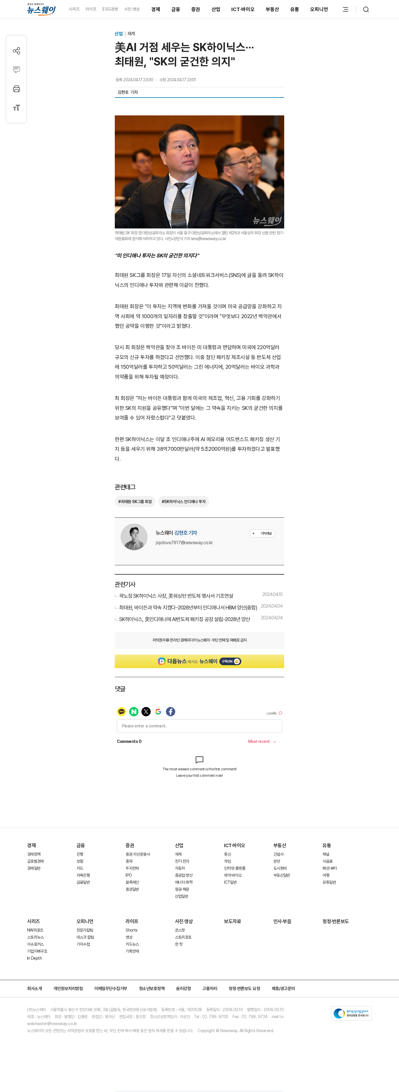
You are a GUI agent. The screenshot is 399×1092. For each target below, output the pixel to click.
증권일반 (132, 889)
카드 (80, 868)
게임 (227, 861)
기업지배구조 (37, 951)
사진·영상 (132, 9)
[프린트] (16, 88)
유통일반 (329, 882)
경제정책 (33, 854)
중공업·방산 (183, 875)
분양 (276, 861)
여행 (325, 875)
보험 (80, 861)
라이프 (91, 9)
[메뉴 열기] (345, 9)
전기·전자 (182, 861)
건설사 (278, 854)
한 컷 (179, 944)
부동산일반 (281, 875)
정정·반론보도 (335, 921)
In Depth (34, 958)
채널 (325, 854)
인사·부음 (282, 921)
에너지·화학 (183, 882)
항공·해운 (182, 889)
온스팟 (180, 930)
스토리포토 (183, 937)
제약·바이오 (233, 875)
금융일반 (83, 882)
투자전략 (132, 868)
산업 (216, 9)
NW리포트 (35, 930)
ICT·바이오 (243, 9)
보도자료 (232, 921)
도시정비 (280, 868)
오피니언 (319, 9)
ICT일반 (230, 882)
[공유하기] (16, 50)
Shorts (131, 930)
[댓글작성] (16, 69)
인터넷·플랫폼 (234, 868)
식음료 (327, 861)
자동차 (180, 868)
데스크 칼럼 (85, 937)
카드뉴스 (132, 944)
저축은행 (83, 875)
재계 (131, 34)
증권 (195, 9)
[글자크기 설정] (16, 107)
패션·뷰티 (329, 868)
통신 (227, 854)
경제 (155, 9)
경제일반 (33, 868)
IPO (129, 875)
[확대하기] (199, 120)
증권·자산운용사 (138, 854)
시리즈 (74, 9)
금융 (176, 9)
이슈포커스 (35, 944)
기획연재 (132, 951)
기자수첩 (83, 944)
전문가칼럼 (85, 930)
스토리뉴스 (35, 937)
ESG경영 (110, 9)
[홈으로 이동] (41, 9)
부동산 (272, 9)
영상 (129, 937)
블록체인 (132, 882)
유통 (294, 9)
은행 (80, 854)
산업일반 (181, 896)
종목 (129, 861)
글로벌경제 (35, 861)
